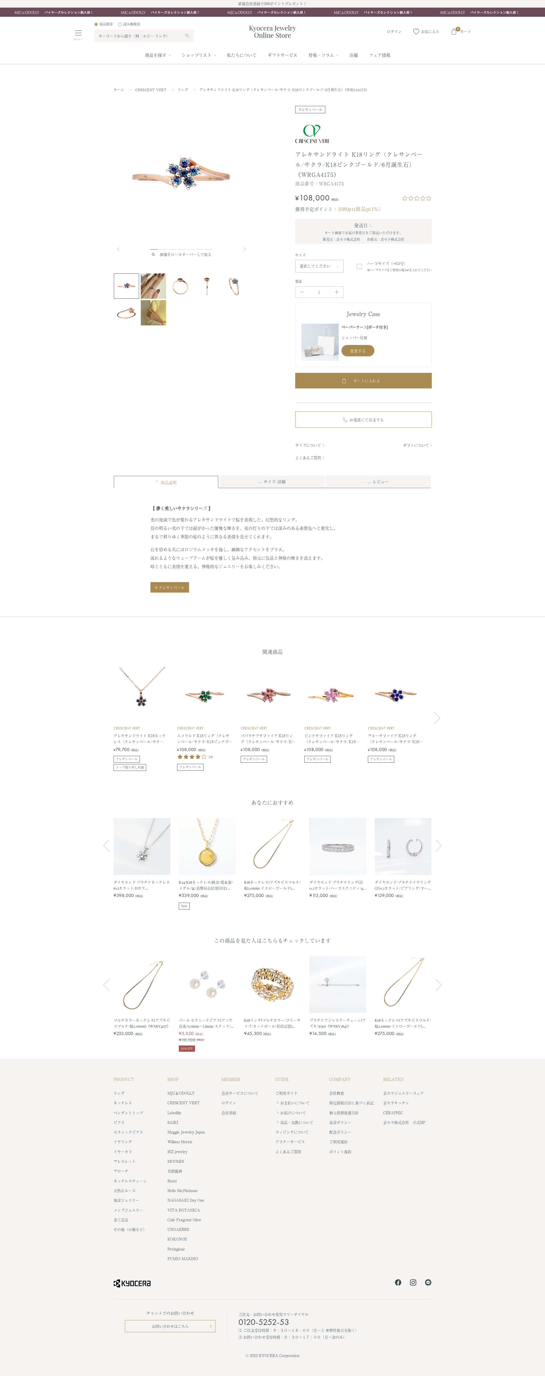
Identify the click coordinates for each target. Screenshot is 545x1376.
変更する (358, 351)
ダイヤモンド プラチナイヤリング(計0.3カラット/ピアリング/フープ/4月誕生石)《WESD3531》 (403, 885)
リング (184, 89)
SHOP (173, 1079)
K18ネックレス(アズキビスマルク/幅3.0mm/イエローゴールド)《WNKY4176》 (272, 885)
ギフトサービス (282, 55)
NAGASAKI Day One (185, 1200)
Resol (172, 1180)
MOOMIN (175, 1161)
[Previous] (120, 249)
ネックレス (123, 1102)
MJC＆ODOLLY (181, 1093)
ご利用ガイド (286, 1093)
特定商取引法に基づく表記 (351, 1102)
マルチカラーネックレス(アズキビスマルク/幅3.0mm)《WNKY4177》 (142, 1022)
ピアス (119, 1122)
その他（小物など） (130, 1229)
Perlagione (176, 1249)
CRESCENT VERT (151, 89)
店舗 (353, 55)
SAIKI (172, 1122)
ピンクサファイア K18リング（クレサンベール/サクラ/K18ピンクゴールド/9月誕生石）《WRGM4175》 (331, 739)
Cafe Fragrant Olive (184, 1219)
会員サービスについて (239, 1093)
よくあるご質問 (308, 457)
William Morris (179, 1141)
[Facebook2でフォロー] (398, 1283)
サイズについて (308, 445)
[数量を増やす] (336, 292)
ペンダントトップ (128, 1112)
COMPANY (340, 1079)
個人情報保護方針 (344, 1112)
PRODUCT (124, 1079)
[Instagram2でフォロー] (413, 1283)
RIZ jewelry (177, 1151)
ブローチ (121, 1171)
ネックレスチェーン (130, 1180)
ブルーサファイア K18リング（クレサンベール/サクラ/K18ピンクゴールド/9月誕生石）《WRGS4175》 (395, 739)
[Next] (245, 249)
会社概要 (336, 1093)
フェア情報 (379, 55)
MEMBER (230, 1079)
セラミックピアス (128, 1132)
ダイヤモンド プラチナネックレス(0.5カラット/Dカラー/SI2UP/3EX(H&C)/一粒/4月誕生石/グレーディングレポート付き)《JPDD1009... (142, 885)
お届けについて (293, 1112)
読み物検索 (131, 24)
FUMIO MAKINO (182, 1258)
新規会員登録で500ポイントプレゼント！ (272, 3)
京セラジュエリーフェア (403, 1093)
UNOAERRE (178, 1229)
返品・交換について (296, 1122)
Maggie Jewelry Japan (186, 1132)
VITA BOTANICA (183, 1210)
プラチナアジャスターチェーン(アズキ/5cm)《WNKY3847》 (337, 1022)
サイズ (300, 255)
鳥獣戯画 (174, 1171)
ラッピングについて (292, 1132)
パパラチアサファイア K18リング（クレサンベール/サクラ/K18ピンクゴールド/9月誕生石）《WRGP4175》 (268, 739)
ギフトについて (416, 445)
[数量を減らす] (301, 292)
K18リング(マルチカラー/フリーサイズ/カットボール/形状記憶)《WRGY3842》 (272, 1023)
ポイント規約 (340, 1151)
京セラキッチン (396, 1102)
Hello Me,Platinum (182, 1190)
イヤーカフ (123, 1151)
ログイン (228, 1102)
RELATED (393, 1079)
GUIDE (282, 1079)
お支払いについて (295, 1102)
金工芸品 (121, 1219)
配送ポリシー (340, 1132)
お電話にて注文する (366, 419)
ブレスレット (125, 1161)
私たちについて (242, 55)
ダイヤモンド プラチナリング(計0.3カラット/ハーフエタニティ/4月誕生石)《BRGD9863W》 (336, 885)
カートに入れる (366, 380)
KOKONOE (177, 1239)
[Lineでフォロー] (428, 1283)
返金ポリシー (340, 1122)
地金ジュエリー (126, 1200)
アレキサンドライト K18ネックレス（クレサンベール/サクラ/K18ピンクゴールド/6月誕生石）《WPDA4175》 (140, 739)
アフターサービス (290, 1141)
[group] (272, 12)
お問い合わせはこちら (170, 1326)
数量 (298, 281)
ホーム (119, 89)
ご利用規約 (338, 1141)
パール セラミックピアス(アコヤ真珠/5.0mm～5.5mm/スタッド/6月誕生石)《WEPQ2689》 (206, 1023)
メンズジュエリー (128, 1210)
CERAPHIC (393, 1112)
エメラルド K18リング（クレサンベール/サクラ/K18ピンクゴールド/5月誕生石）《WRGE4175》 (204, 739)
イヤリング (123, 1141)
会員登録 (228, 1112)
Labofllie (174, 1112)
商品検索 (106, 24)
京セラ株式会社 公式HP (404, 1122)
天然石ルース (125, 1190)
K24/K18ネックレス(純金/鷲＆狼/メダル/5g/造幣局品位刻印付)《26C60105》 (206, 885)
